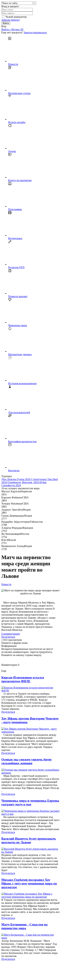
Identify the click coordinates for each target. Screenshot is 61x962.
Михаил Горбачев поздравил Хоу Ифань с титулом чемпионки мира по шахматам (29, 883)
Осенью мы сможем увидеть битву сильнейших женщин (26, 761)
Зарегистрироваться (35, 32)
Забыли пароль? (10, 19)
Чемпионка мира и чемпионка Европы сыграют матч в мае (30, 802)
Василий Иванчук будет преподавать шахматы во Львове (28, 840)
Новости (6, 584)
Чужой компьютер (16, 16)
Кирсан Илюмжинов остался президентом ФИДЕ (22, 679)
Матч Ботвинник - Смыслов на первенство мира (24, 926)
